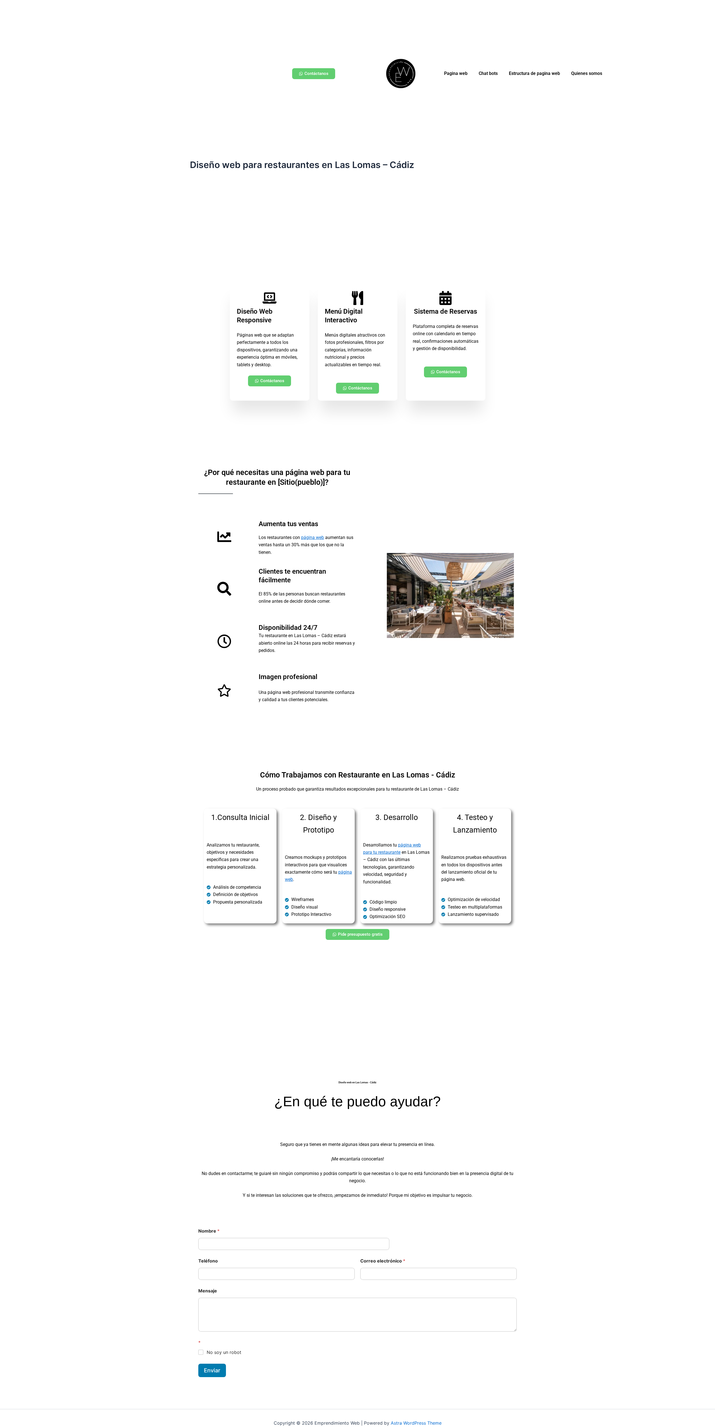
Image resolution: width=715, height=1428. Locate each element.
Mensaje (207, 1291)
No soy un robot (224, 1352)
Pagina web (456, 73)
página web (312, 537)
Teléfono (208, 1261)
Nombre (209, 1231)
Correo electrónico (382, 1261)
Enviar (212, 1370)
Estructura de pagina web (534, 73)
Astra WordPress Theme (416, 1423)
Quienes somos (586, 73)
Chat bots (488, 73)
